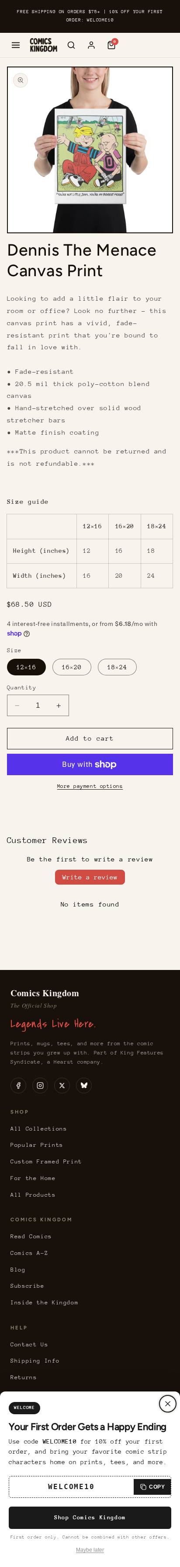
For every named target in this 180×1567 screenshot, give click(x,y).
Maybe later (90, 1550)
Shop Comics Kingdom (90, 1517)
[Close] (168, 1404)
